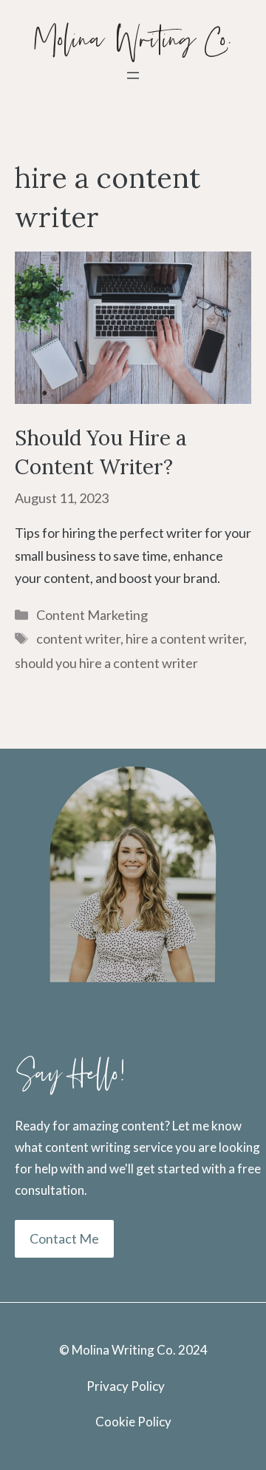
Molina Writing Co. (133, 40)
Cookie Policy (133, 1421)
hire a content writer (185, 638)
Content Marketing (92, 615)
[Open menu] (133, 75)
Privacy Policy (125, 1386)
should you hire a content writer (106, 663)
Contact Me (64, 1238)
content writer (78, 638)
